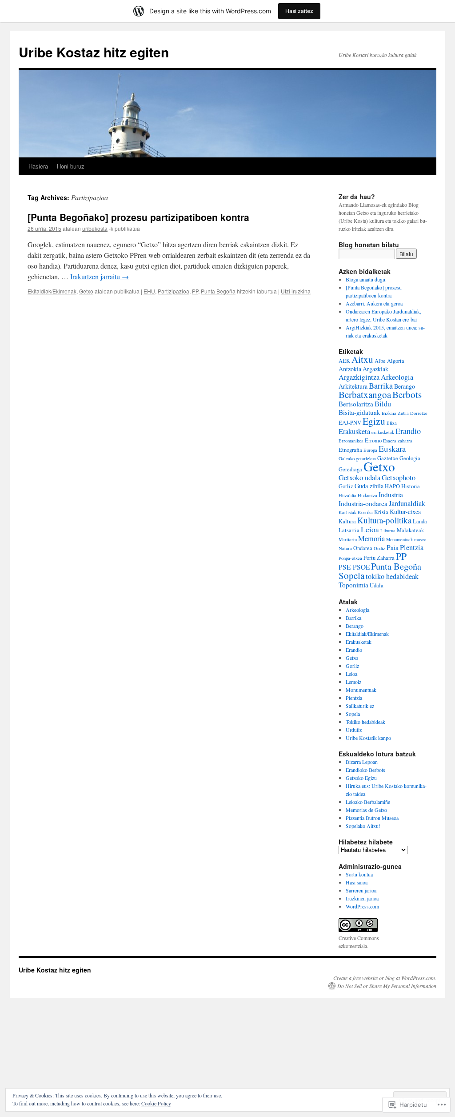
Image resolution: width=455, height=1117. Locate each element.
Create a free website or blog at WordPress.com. (384, 977)
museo (420, 539)
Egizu (374, 420)
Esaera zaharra (397, 441)
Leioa (370, 529)
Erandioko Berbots (365, 769)
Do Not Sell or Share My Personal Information (386, 985)
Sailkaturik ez (360, 705)
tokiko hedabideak (392, 576)
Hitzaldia (347, 495)
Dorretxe (418, 413)
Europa (370, 450)
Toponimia (353, 584)
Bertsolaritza (356, 403)
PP (195, 291)
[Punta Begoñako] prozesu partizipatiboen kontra (138, 217)
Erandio (408, 431)
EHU (149, 291)
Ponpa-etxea (350, 558)
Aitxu (362, 359)
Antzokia (350, 369)
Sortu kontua (359, 874)
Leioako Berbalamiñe (368, 801)
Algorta (395, 361)
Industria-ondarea (363, 503)
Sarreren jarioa (361, 890)
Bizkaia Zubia (395, 413)
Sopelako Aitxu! (363, 825)
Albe (380, 361)
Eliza (392, 423)
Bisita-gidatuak (359, 412)
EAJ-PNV (350, 422)
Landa (420, 521)
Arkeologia (397, 377)
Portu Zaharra (379, 558)
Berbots (407, 394)
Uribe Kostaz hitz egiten (94, 51)
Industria (391, 494)
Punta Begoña (218, 291)
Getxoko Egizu (361, 777)
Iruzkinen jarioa (362, 898)
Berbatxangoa (365, 394)
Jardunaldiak (407, 503)
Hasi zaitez (299, 11)
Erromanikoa (351, 441)
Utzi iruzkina (296, 291)
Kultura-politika (384, 520)
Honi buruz (70, 166)
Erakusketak (358, 641)
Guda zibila (369, 486)
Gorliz (346, 486)
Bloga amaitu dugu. (366, 279)
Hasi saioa (356, 882)
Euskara (392, 448)
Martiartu (348, 539)
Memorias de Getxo (366, 809)
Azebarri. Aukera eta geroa (374, 303)
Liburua (387, 530)
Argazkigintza (359, 377)
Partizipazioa (173, 291)
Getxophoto (398, 477)
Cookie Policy (156, 1103)
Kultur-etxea (405, 511)
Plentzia (411, 547)
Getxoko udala (359, 477)
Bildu (383, 404)
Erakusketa (354, 431)
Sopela (351, 575)
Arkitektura (353, 386)
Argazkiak (375, 369)
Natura (345, 548)
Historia (410, 486)
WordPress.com (362, 906)
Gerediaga (350, 469)
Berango (404, 386)
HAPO (392, 486)
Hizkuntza (367, 495)
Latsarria (349, 530)
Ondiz (379, 548)
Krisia (381, 512)
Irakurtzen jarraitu (99, 276)
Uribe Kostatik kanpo (368, 737)
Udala (376, 585)
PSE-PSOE (354, 567)
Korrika (365, 512)
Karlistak (347, 512)
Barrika (381, 385)
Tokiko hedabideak (365, 721)
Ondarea (362, 548)
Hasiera (38, 166)
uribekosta (95, 228)
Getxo (86, 291)
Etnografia (350, 450)
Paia (393, 547)
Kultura (347, 521)
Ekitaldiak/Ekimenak (52, 291)
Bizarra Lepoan (362, 761)
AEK (344, 361)
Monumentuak (399, 539)
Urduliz (354, 729)
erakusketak (382, 432)
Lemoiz (353, 681)
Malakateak (410, 530)
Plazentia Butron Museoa (372, 817)
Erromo (373, 440)
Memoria (371, 538)
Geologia (409, 458)
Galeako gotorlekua (357, 458)
